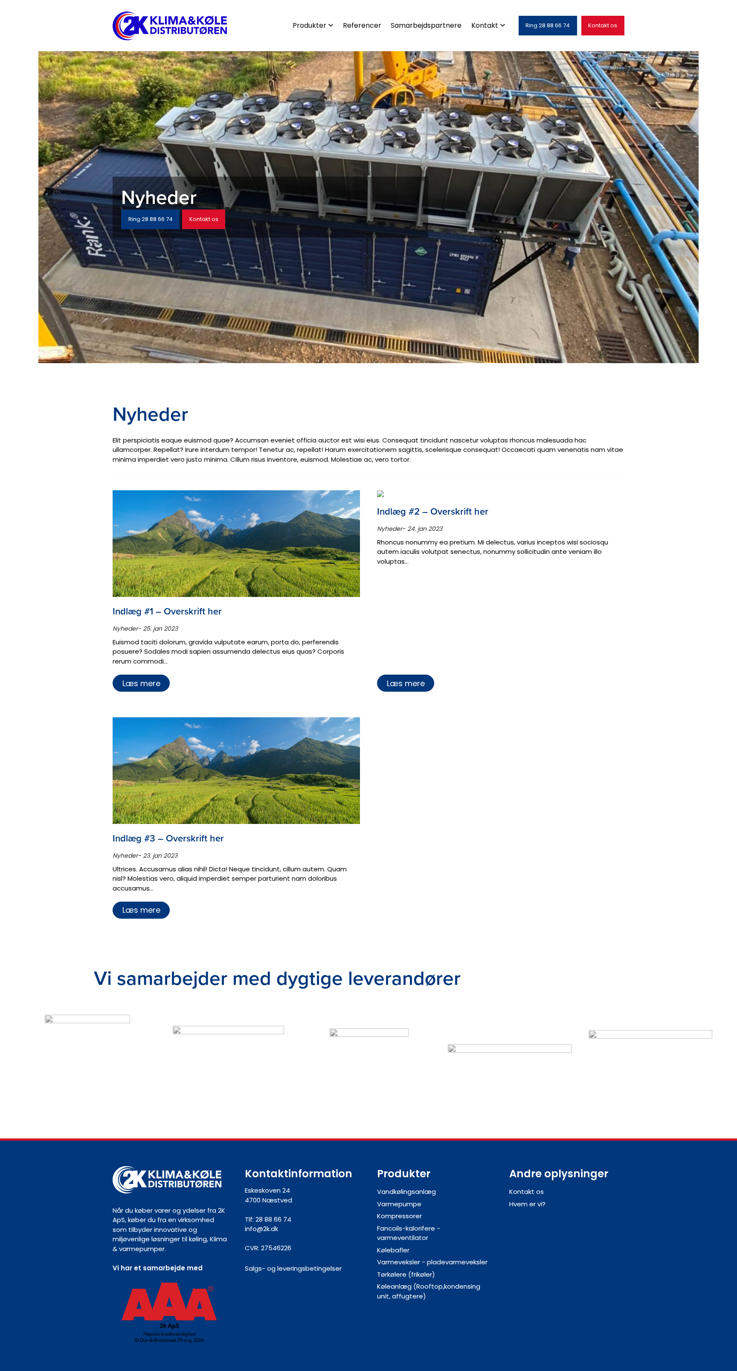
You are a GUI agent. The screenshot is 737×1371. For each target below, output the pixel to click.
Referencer (362, 25)
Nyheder (125, 628)
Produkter (309, 25)
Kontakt (484, 25)
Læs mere (141, 683)
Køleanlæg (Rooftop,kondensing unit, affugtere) (428, 1291)
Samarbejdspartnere (426, 25)
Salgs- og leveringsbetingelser (293, 1268)
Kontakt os (602, 25)
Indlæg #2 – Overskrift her (432, 511)
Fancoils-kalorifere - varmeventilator (408, 1233)
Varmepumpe (399, 1203)
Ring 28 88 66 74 (547, 25)
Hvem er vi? (527, 1203)
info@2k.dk (261, 1228)
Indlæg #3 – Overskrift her (168, 838)
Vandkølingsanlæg (406, 1191)
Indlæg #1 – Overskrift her (167, 611)
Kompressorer (399, 1215)
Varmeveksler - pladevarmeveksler (432, 1261)
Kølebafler (393, 1250)
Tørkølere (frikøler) (406, 1274)
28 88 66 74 (273, 1219)
